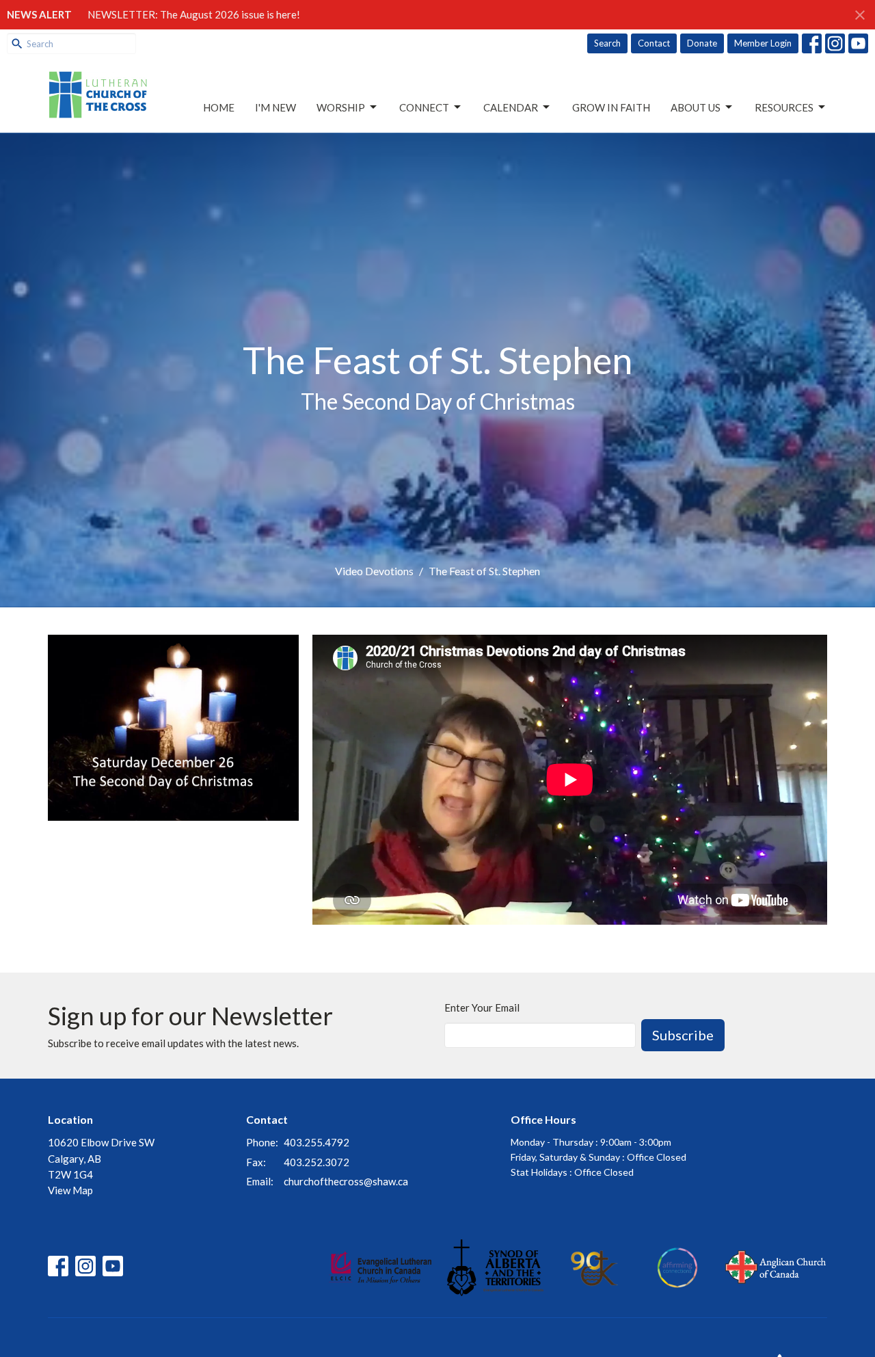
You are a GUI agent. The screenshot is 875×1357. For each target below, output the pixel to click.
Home (218, 107)
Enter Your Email (482, 1007)
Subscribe (683, 1035)
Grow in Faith (611, 107)
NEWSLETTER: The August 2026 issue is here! (194, 14)
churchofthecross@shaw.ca (346, 1181)
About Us (696, 107)
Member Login (763, 43)
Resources (784, 107)
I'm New (275, 107)
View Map (70, 1190)
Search (607, 43)
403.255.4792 (316, 1142)
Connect (424, 107)
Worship (341, 107)
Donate (702, 43)
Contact (654, 43)
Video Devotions (374, 570)
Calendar (510, 107)
